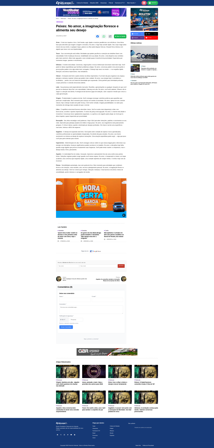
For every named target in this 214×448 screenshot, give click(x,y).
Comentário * (62, 304)
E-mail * (94, 296)
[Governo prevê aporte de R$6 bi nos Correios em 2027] (144, 54)
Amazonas (95, 428)
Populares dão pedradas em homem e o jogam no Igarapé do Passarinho (149, 69)
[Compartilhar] (110, 36)
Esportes (112, 435)
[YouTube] (71, 434)
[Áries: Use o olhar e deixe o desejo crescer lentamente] (120, 371)
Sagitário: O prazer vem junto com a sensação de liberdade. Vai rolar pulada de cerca (120, 409)
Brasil (94, 433)
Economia (95, 435)
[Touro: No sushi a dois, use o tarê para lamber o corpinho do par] (94, 397)
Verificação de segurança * (66, 316)
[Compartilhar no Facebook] (97, 36)
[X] (60, 434)
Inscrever (121, 265)
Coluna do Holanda (114, 426)
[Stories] (144, 3)
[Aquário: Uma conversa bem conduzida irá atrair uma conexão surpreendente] (68, 397)
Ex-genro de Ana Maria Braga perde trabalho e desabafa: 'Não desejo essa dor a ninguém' (91, 235)
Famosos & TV (96, 430)
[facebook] (57, 434)
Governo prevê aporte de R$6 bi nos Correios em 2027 (143, 59)
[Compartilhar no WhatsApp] (104, 36)
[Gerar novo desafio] (67, 319)
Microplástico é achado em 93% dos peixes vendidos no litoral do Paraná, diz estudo (114, 234)
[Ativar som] (124, 215)
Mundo (111, 433)
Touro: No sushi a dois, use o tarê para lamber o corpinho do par (93, 409)
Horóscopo (63, 18)
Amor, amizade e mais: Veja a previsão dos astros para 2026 (92, 383)
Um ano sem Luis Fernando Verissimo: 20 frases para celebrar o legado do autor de (144, 83)
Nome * (61, 296)
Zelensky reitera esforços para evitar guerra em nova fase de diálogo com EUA (143, 77)
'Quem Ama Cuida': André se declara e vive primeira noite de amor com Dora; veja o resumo (67, 235)
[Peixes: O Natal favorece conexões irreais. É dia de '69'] (146, 371)
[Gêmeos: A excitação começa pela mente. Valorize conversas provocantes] (146, 397)
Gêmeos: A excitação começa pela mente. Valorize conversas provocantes (146, 409)
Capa (94, 426)
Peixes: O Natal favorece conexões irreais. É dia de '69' (144, 383)
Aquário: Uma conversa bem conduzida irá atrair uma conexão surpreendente (67, 409)
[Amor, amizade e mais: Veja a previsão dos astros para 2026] (94, 371)
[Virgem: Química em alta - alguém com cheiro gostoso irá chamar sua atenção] (68, 371)
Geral (94, 437)
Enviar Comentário (66, 327)
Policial (111, 428)
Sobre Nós (138, 445)
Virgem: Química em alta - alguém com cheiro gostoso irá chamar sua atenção (67, 384)
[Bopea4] (65, 3)
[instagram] (64, 434)
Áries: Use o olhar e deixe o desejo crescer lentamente (117, 383)
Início (57, 18)
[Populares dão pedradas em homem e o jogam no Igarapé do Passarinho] (135, 68)
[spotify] (74, 434)
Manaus (112, 430)
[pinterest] (67, 434)
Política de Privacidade (148, 445)
